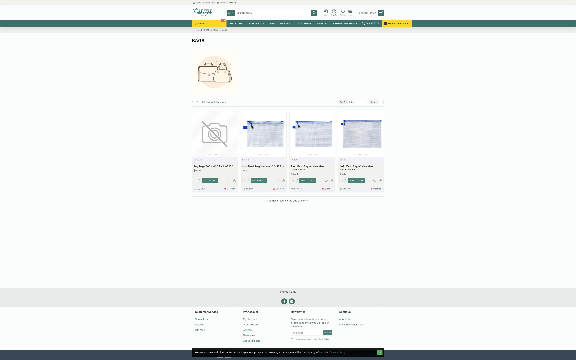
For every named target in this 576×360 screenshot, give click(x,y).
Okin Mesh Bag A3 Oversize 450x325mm (356, 168)
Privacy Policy (337, 352)
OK (380, 352)
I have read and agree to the (311, 339)
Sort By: (343, 102)
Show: (373, 102)
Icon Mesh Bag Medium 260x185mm (263, 166)
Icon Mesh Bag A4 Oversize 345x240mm (307, 168)
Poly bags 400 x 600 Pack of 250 (213, 166)
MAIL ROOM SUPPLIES (208, 30)
